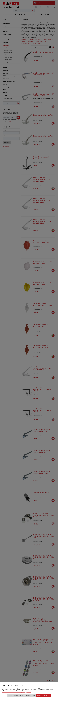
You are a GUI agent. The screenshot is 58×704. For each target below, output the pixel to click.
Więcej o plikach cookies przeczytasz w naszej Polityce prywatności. (16, 692)
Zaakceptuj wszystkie (43, 695)
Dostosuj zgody (30, 695)
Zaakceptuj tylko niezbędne (16, 695)
